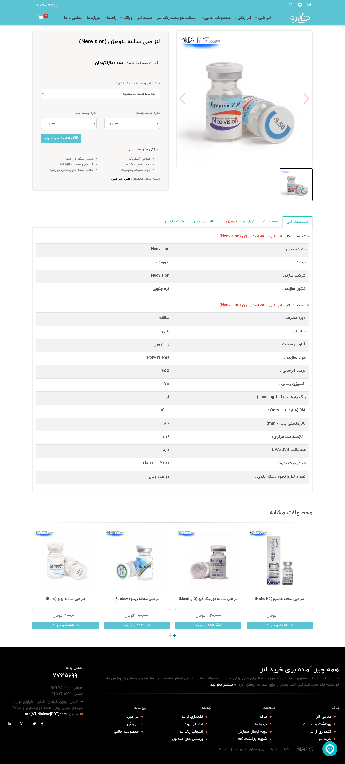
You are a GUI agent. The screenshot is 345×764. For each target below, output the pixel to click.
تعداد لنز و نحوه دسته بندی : (138, 83)
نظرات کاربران (175, 221)
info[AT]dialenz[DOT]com (45, 714)
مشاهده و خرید (65, 625)
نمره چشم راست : (146, 113)
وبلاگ (127, 18)
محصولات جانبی (217, 18)
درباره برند (240, 221)
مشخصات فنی (297, 222)
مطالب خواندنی (205, 221)
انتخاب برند (194, 724)
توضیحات (270, 221)
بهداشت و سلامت (317, 724)
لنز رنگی (244, 18)
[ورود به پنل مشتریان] (34, 18)
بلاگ (263, 716)
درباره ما (93, 18)
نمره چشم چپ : (84, 113)
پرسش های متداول (187, 739)
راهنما (111, 18)
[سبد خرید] (40, 18)
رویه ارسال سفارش (252, 731)
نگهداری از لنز (320, 731)
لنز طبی (264, 18)
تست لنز (144, 18)
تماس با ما (73, 18)
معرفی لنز (323, 716)
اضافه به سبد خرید (59, 138)
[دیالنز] (304, 750)
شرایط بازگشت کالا (252, 739)
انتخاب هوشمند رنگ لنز (177, 18)
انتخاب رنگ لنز (191, 731)
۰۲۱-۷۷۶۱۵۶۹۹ (44, 5)
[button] (170, 635)
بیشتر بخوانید (221, 684)
